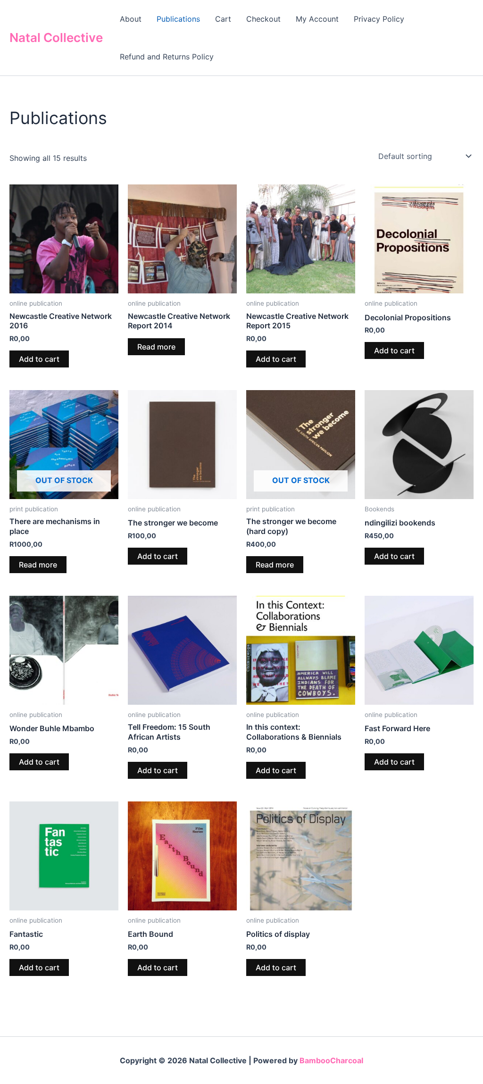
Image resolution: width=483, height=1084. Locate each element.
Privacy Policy (379, 19)
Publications (178, 19)
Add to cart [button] (39, 359)
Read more (156, 346)
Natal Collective (56, 37)
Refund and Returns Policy (167, 56)
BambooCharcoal (331, 1060)
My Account (317, 19)
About (131, 19)
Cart (223, 19)
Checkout (263, 19)
